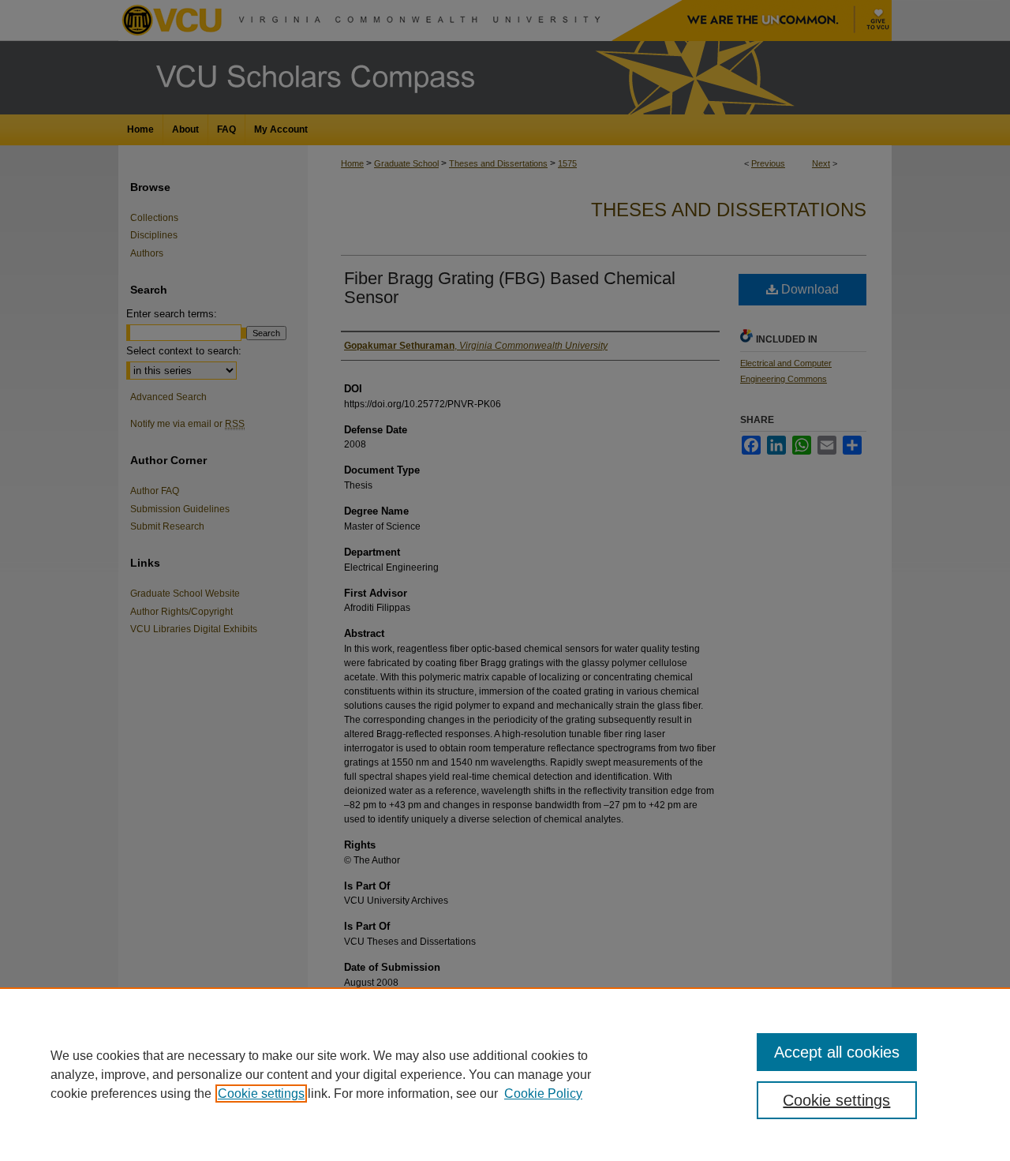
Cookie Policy (543, 1093)
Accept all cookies (837, 1052)
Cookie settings (261, 1093)
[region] (505, 1074)
